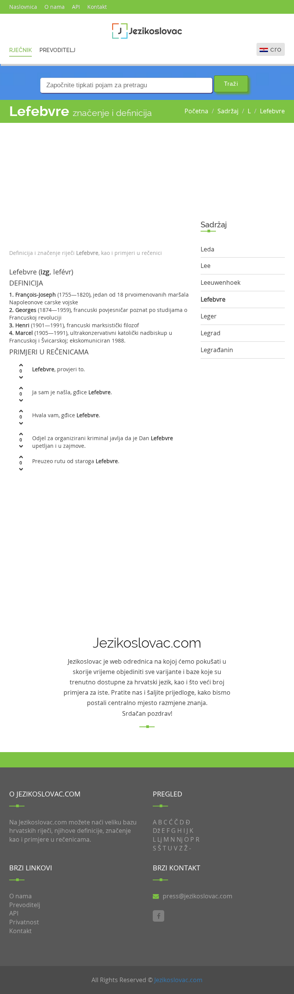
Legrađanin (217, 350)
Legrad (210, 333)
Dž (156, 830)
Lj (159, 839)
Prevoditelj (57, 50)
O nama (54, 6)
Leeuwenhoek (220, 282)
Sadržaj (227, 111)
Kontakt (97, 6)
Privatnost (24, 922)
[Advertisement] (99, 184)
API (76, 6)
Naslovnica (23, 6)
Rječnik (20, 50)
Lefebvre (272, 111)
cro (276, 49)
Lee (206, 265)
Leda (207, 249)
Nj (179, 839)
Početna (196, 111)
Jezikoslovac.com (178, 980)
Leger (209, 316)
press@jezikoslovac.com (197, 896)
